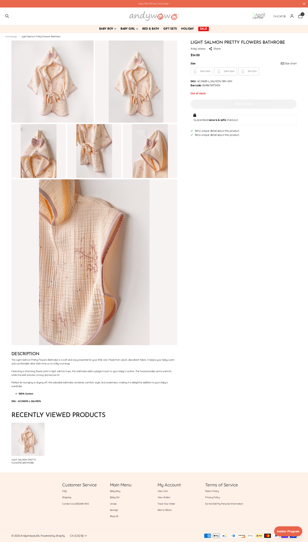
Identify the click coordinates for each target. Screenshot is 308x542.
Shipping (66, 497)
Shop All (114, 516)
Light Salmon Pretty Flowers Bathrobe (23, 461)
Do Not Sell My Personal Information (224, 503)
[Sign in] (292, 16)
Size (244, 63)
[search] (7, 16)
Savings (114, 509)
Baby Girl (127, 28)
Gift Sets (170, 28)
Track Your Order (166, 503)
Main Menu (121, 484)
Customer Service (79, 484)
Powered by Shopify (53, 535)
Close (304, 3)
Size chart (291, 63)
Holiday (187, 28)
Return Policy (212, 491)
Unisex (113, 503)
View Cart (163, 491)
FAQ (64, 491)
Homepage (11, 36)
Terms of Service (221, 484)
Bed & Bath (150, 28)
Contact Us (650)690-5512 (75, 503)
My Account (169, 484)
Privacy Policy (212, 497)
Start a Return (165, 509)
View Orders (164, 497)
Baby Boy (106, 28)
